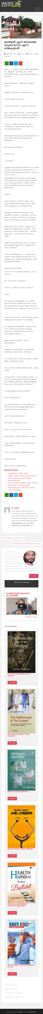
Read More (33, 576)
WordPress (33, 1012)
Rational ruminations (11, 985)
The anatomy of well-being (13, 993)
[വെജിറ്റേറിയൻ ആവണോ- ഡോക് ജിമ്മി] (21, 606)
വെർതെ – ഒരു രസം (11, 989)
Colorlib (20, 1012)
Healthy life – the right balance (14, 997)
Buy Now (12, 682)
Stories (30, 54)
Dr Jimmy (22, 54)
